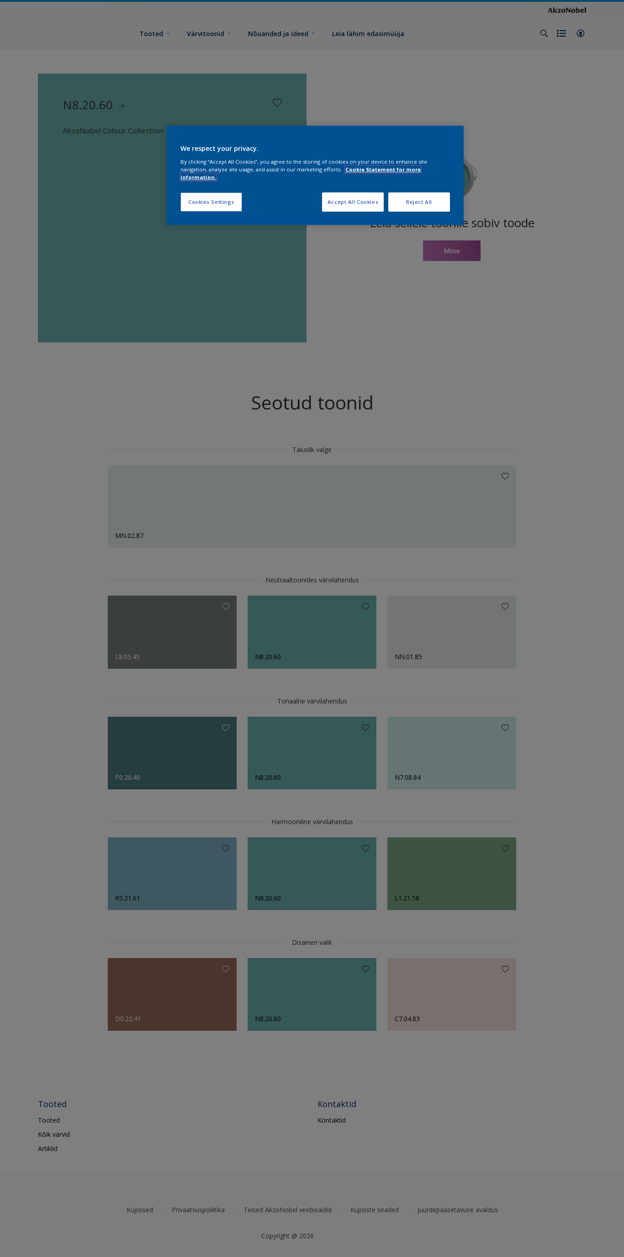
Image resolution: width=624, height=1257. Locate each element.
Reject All (419, 201)
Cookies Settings (211, 201)
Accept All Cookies (353, 201)
